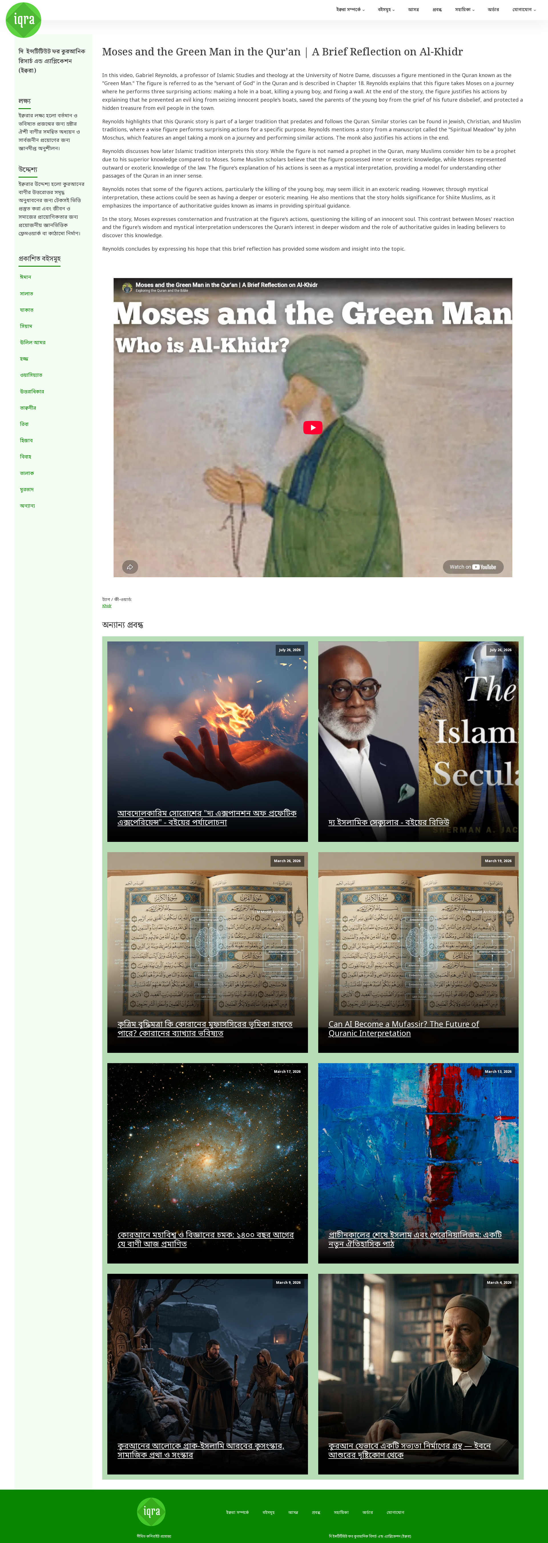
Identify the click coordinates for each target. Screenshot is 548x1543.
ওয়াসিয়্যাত (31, 375)
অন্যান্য (27, 506)
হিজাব (26, 441)
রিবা (24, 424)
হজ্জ (24, 359)
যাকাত (26, 310)
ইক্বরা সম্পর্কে (348, 10)
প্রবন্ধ (437, 10)
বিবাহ (25, 457)
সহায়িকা (463, 10)
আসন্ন (413, 10)
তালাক (27, 473)
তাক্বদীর (28, 408)
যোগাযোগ (522, 10)
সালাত (26, 294)
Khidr (107, 606)
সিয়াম (26, 326)
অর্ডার (493, 10)
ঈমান (25, 277)
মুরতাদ (27, 490)
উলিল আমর (32, 343)
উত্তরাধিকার (32, 392)
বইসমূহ (384, 10)
